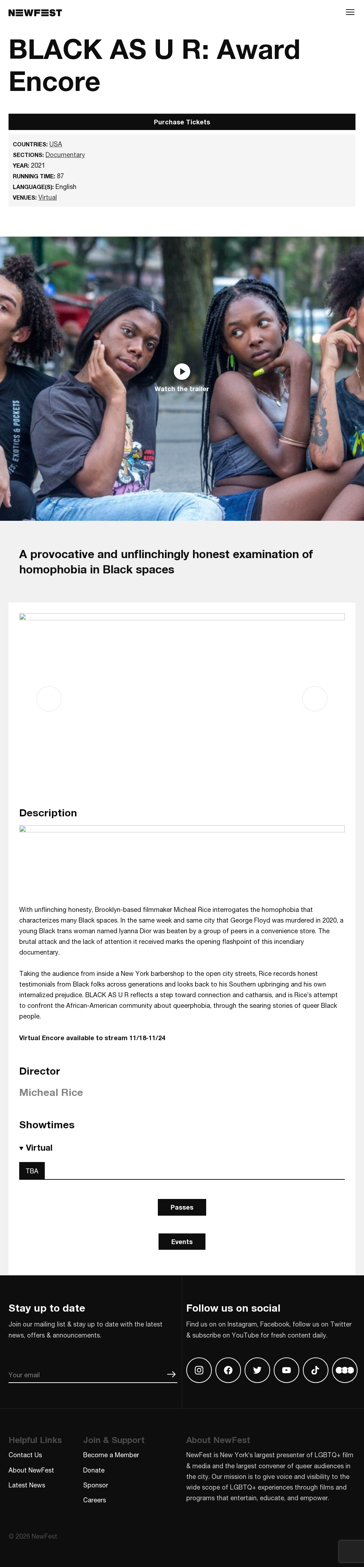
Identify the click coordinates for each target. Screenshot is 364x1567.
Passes (182, 1207)
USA (55, 144)
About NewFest (31, 1470)
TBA (32, 1171)
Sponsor (95, 1485)
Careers (94, 1500)
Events (182, 1242)
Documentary (65, 154)
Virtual (47, 197)
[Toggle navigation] (350, 13)
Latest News (27, 1485)
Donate (94, 1470)
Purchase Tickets (182, 122)
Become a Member (111, 1455)
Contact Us (25, 1455)
